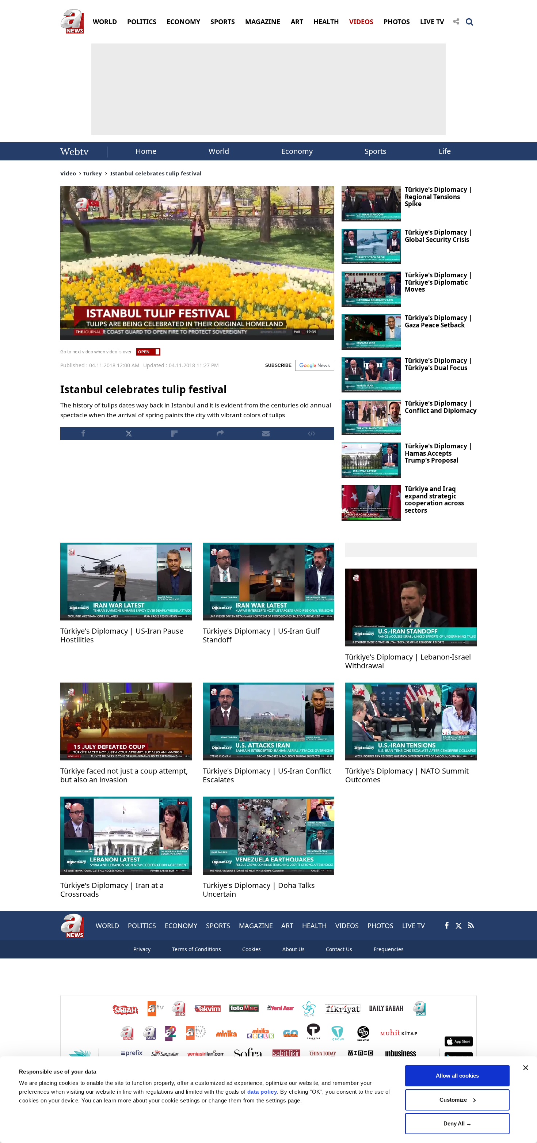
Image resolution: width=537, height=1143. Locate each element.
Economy (297, 151)
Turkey (92, 173)
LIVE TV (432, 21)
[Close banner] (525, 1067)
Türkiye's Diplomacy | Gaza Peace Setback (438, 321)
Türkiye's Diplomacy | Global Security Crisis (438, 236)
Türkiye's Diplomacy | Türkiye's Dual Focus (438, 364)
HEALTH (326, 21)
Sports (375, 151)
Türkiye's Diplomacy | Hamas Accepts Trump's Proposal (438, 453)
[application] (197, 263)
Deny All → (457, 1123)
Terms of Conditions (196, 949)
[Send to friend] (266, 433)
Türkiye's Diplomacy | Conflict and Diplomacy (441, 407)
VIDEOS (361, 21)
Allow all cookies (457, 1075)
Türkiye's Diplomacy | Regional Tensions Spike (438, 196)
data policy (262, 1092)
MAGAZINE (262, 21)
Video (68, 173)
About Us (293, 949)
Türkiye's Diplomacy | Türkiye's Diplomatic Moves (438, 282)
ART (297, 21)
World (219, 151)
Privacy (142, 949)
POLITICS (141, 21)
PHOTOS (397, 21)
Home (146, 151)
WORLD (105, 21)
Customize (453, 1100)
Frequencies (389, 949)
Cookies (251, 949)
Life (445, 151)
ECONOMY (183, 21)
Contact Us (339, 949)
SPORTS (222, 21)
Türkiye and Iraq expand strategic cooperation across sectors (434, 499)
